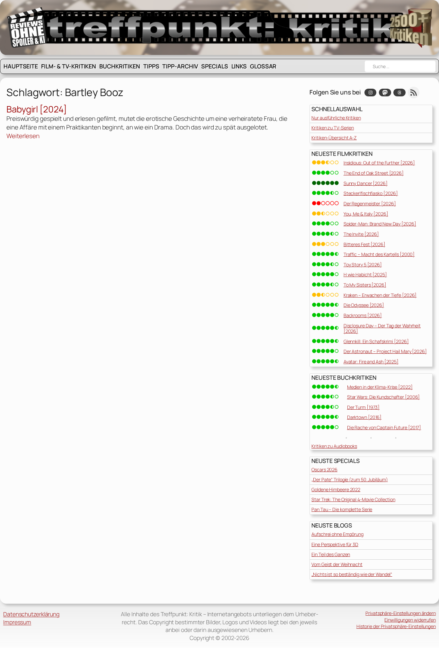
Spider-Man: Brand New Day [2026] (380, 224)
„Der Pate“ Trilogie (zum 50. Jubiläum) (349, 479)
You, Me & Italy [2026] (366, 214)
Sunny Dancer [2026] (366, 183)
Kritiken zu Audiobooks (334, 446)
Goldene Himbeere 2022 (335, 489)
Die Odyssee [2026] (364, 305)
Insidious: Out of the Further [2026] (379, 163)
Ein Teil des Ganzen (330, 554)
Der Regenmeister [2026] (370, 203)
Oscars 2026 (324, 469)
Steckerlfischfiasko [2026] (371, 193)
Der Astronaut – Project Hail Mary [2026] (385, 351)
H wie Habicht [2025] (365, 274)
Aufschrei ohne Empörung (337, 534)
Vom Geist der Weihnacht (337, 564)
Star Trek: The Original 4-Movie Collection (353, 499)
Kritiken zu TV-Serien (332, 128)
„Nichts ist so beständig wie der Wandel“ (351, 574)
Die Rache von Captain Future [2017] (384, 427)
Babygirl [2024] (36, 109)
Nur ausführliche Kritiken (336, 118)
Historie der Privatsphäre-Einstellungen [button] (396, 626)
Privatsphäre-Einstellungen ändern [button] (400, 613)
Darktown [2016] (364, 417)
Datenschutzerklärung (31, 614)
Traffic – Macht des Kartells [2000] (379, 254)
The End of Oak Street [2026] (374, 173)
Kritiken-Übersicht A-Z (334, 138)
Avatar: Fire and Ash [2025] (371, 362)
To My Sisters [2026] (365, 285)
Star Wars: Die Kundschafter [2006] (383, 397)
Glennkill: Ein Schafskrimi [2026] (376, 341)
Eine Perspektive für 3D (334, 544)
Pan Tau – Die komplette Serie (341, 509)
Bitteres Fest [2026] (364, 244)
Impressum (17, 622)
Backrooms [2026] (363, 315)
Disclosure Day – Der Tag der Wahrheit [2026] (382, 328)
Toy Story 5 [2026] (363, 265)
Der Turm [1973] (363, 407)
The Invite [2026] (361, 234)
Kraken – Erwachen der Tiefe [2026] (380, 295)
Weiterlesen (23, 136)
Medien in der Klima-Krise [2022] (380, 387)
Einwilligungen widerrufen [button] (410, 620)
